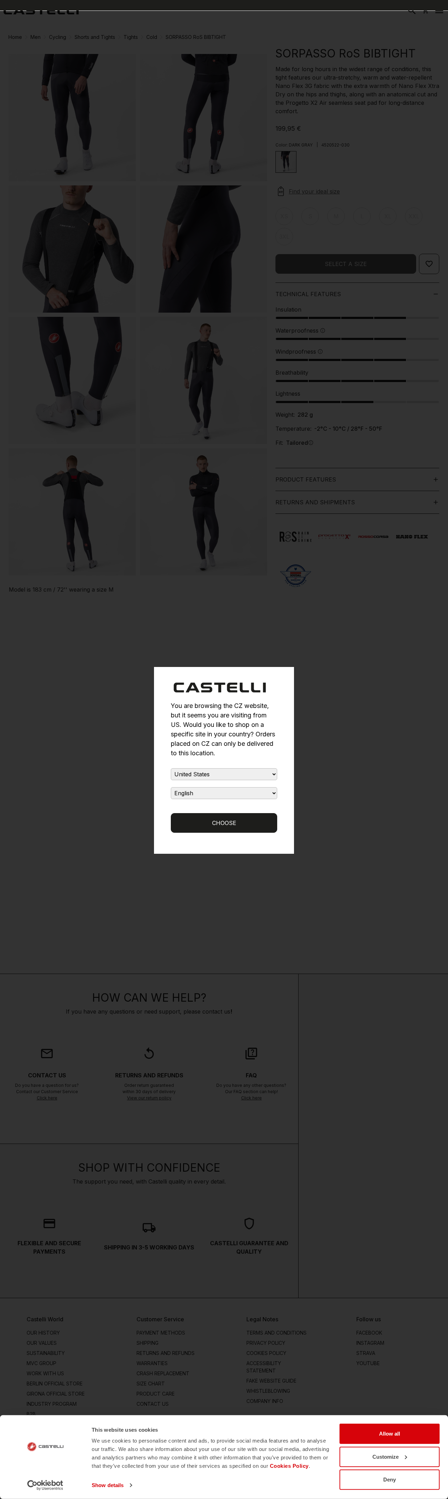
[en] (41, 10)
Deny (389, 1480)
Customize (385, 1456)
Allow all (389, 1434)
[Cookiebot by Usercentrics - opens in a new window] (45, 1485)
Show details (108, 1485)
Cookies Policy (289, 1466)
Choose (224, 822)
